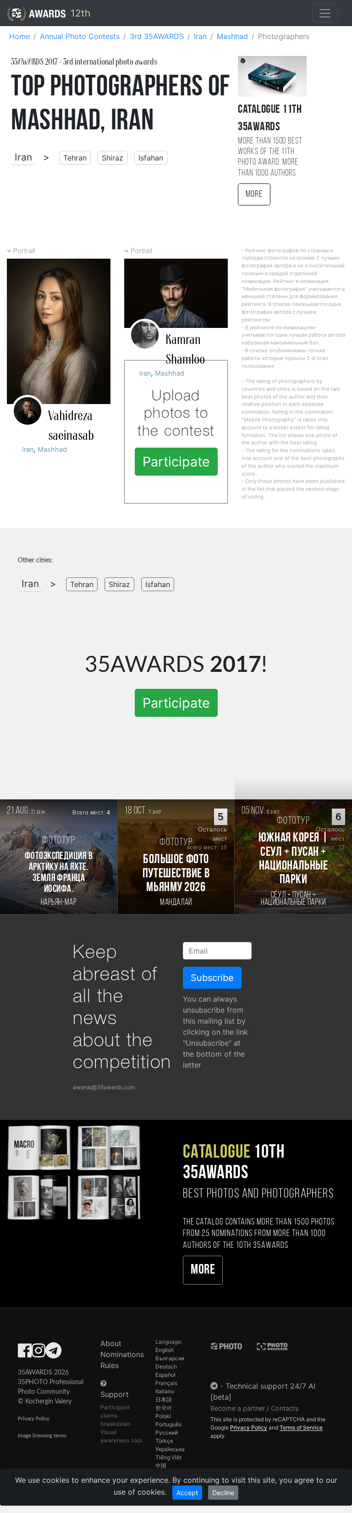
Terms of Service (301, 1427)
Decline (223, 1492)
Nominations (122, 1354)
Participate (176, 462)
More (254, 194)
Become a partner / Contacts (254, 1408)
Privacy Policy (34, 1418)
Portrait (24, 252)
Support (114, 1394)
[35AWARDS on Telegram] (53, 1353)
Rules (109, 1365)
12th (79, 13)
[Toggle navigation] (325, 13)
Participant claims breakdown (115, 1415)
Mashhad (52, 449)
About (110, 1343)
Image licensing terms (42, 1435)
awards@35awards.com (104, 1087)
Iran (23, 157)
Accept (187, 1492)
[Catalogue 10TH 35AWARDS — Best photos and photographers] (73, 1171)
